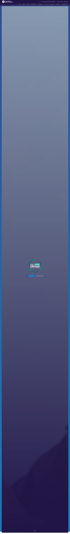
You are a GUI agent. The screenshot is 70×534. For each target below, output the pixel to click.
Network (28, 4)
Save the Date (65, 4)
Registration (52, 4)
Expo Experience (33, 4)
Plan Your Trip (46, 4)
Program (23, 4)
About (20, 4)
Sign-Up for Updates (40, 275)
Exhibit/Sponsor (40, 4)
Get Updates (58, 4)
